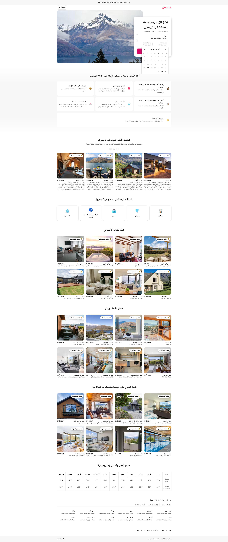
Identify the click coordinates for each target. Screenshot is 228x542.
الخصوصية (156, 539)
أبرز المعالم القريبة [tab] (140, 504)
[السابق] (117, 149)
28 (144, 68)
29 (165, 71)
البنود (150, 539)
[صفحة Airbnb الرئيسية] (166, 7)
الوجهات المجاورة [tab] (166, 504)
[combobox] (152, 38)
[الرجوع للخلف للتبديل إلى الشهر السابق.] (165, 49)
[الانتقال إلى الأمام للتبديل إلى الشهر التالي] (144, 49)
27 (148, 68)
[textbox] (160, 45)
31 (158, 71)
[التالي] (110, 149)
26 (151, 68)
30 (162, 71)
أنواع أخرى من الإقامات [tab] (153, 504)
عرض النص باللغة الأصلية (104, 2)
